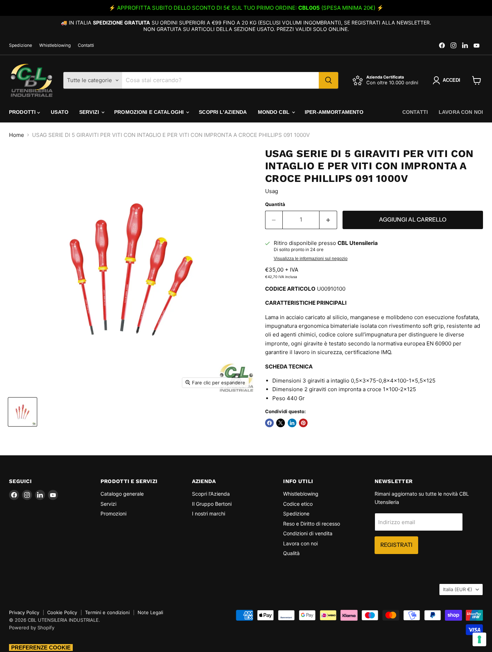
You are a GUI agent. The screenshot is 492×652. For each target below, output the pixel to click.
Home (16, 135)
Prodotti (23, 112)
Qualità (291, 553)
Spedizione (20, 45)
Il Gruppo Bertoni (212, 504)
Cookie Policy (62, 612)
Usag (271, 191)
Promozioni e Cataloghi (149, 112)
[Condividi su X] (280, 423)
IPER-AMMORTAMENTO (334, 112)
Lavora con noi (461, 112)
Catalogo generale (122, 494)
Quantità (275, 204)
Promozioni (113, 513)
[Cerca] (328, 80)
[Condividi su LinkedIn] (292, 423)
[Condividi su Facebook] (269, 423)
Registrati (396, 544)
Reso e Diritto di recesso (311, 524)
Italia (457, 589)
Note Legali (150, 612)
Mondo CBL (274, 112)
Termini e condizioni (107, 612)
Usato (59, 112)
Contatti (86, 45)
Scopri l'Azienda (223, 112)
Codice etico (298, 504)
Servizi (89, 112)
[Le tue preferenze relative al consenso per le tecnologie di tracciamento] (479, 639)
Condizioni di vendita (307, 533)
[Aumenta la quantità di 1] (328, 220)
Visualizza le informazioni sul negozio (311, 258)
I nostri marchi (208, 513)
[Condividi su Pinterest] (303, 423)
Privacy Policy (24, 612)
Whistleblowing (55, 45)
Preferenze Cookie (41, 647)
